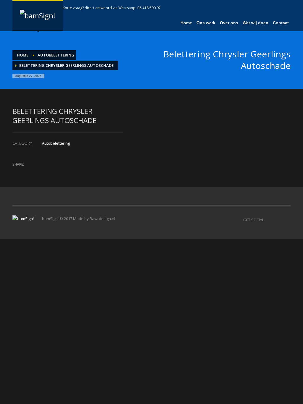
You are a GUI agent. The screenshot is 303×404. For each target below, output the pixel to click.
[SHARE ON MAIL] (58, 172)
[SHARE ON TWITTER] (16, 172)
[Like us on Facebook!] (268, 219)
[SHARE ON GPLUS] (37, 172)
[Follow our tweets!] (277, 219)
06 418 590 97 (149, 7)
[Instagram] (286, 8)
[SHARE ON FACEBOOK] (27, 172)
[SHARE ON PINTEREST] (47, 172)
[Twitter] (277, 8)
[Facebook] (268, 8)
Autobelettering (56, 55)
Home (22, 55)
